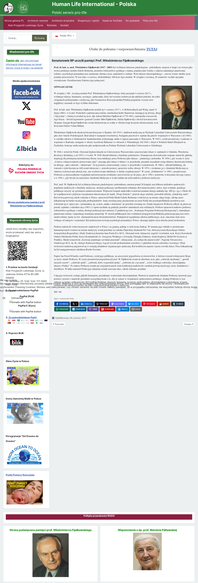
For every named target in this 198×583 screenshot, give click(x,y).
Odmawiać (17, 298)
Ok (4, 298)
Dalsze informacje (99, 302)
